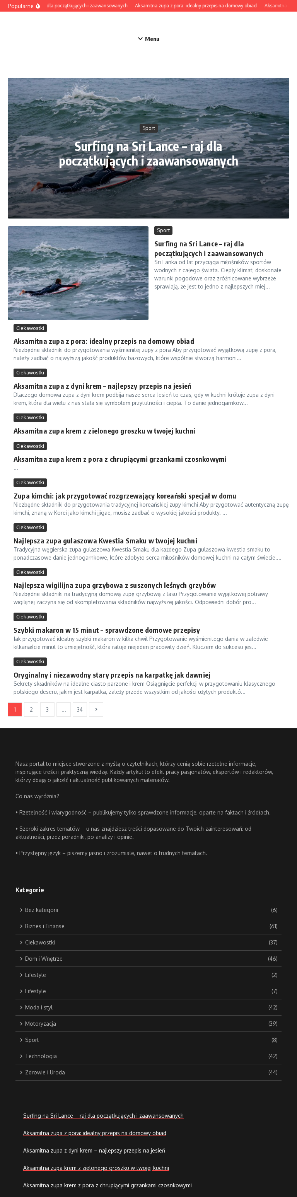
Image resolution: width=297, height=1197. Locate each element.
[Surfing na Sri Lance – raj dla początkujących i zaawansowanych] (78, 273)
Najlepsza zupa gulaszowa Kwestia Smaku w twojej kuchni (105, 540)
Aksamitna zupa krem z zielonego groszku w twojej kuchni (105, 430)
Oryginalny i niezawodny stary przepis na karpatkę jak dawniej (112, 674)
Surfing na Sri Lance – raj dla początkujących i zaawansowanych (148, 153)
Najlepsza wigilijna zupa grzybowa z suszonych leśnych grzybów (115, 585)
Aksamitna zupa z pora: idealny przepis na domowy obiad (104, 340)
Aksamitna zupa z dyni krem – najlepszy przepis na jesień (102, 385)
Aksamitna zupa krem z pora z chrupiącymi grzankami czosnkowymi (120, 458)
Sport (148, 128)
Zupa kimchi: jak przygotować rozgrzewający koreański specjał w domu (125, 495)
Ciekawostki (30, 328)
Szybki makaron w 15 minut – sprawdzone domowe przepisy (107, 629)
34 (80, 709)
